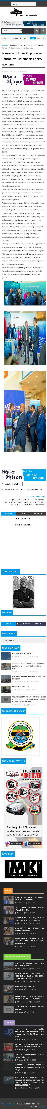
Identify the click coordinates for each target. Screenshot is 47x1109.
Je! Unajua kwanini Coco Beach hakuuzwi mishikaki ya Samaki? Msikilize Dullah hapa (28, 666)
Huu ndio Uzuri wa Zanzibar (23, 654)
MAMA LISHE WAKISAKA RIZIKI (25, 986)
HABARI (23, 38)
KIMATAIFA (9, 1022)
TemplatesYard (24, 1101)
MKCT (43, 1107)
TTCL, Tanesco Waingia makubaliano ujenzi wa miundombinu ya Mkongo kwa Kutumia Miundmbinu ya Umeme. (29, 699)
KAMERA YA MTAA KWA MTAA (17, 956)
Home (4, 45)
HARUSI (8, 890)
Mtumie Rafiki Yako (11, 484)
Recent (8, 624)
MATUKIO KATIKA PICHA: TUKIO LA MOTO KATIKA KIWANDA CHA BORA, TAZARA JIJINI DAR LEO (29, 975)
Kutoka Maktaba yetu (20, 687)
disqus (23, 513)
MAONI (38, 624)
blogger (8, 513)
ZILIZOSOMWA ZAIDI (23, 624)
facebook (38, 513)
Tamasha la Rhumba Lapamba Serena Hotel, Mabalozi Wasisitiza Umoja (29, 1067)
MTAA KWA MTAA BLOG (9, 1104)
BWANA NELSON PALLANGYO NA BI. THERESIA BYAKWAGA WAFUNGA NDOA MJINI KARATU (29, 940)
